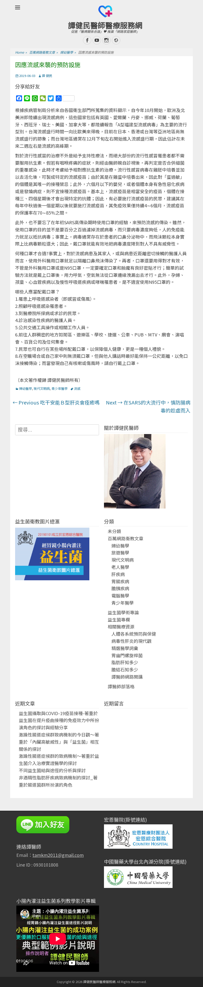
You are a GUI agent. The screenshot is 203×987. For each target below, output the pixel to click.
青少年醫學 (59, 388)
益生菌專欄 (119, 619)
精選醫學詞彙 (124, 648)
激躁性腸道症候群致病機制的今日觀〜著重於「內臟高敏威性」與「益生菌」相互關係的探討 (59, 741)
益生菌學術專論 (123, 612)
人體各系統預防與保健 (133, 633)
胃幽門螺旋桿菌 (127, 655)
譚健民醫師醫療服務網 (105, 25)
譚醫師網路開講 (127, 676)
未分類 (114, 531)
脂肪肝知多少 (124, 662)
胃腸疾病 (120, 581)
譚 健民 (47, 75)
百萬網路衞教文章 (43, 52)
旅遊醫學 (120, 552)
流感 (77, 388)
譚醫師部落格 (121, 686)
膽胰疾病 (120, 588)
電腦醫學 (120, 595)
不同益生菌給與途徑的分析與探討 (52, 770)
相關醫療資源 (121, 626)
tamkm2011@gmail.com (58, 855)
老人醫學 (120, 567)
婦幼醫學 (68, 52)
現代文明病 (42, 388)
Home (21, 52)
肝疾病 (118, 574)
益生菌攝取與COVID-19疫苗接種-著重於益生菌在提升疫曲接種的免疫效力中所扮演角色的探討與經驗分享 (59, 720)
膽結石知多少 (124, 669)
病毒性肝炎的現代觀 (131, 641)
